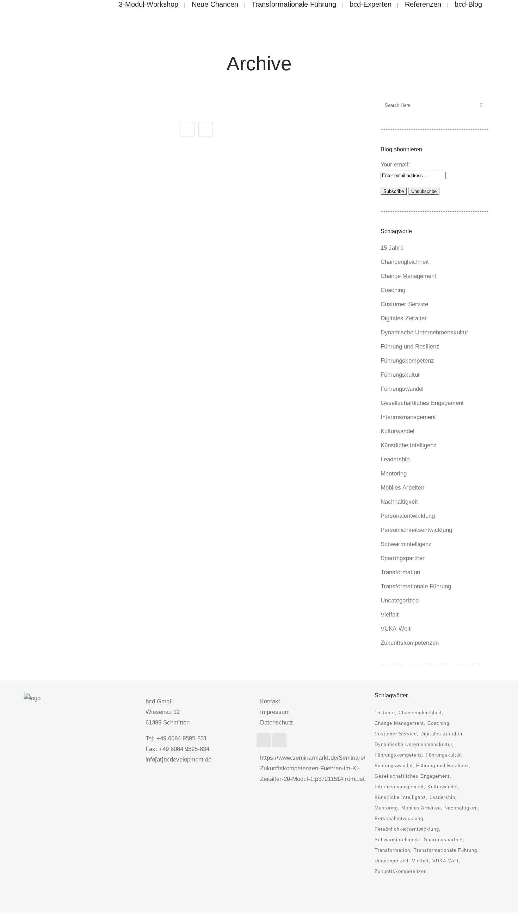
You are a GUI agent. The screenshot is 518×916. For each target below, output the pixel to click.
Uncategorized (400, 600)
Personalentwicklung (408, 515)
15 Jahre (392, 247)
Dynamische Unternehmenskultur (424, 332)
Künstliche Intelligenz (409, 445)
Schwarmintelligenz (406, 544)
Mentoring (394, 473)
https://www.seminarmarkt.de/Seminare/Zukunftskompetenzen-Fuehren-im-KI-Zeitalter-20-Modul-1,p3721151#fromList (312, 768)
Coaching (393, 290)
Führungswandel (402, 389)
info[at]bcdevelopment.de (178, 759)
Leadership (395, 459)
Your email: (395, 164)
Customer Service (404, 304)
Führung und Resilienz (410, 346)
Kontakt (270, 701)
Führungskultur (400, 374)
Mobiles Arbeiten (402, 487)
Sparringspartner (403, 558)
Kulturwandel (397, 431)
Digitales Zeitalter (404, 318)
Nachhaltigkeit (399, 501)
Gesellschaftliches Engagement (422, 403)
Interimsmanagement (408, 417)
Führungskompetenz (407, 360)
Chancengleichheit (405, 262)
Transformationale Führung (416, 586)
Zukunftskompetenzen (410, 642)
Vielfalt (390, 614)
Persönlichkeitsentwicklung (416, 530)
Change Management (408, 276)
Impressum (275, 712)
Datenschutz (276, 722)
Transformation (400, 572)
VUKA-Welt (396, 628)
